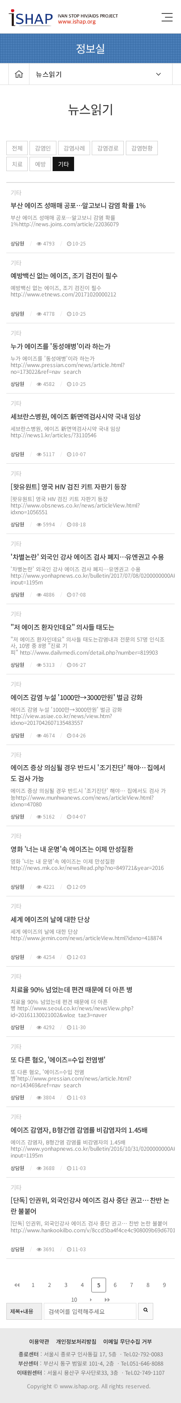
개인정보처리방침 (76, 1341)
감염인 (43, 148)
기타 (63, 164)
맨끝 (106, 1299)
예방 (40, 164)
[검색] (145, 1311)
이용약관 (39, 1341)
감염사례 (74, 148)
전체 (17, 148)
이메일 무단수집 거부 (127, 1341)
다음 (90, 1299)
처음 (16, 1285)
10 (74, 1299)
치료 (17, 164)
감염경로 (107, 148)
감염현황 (141, 148)
